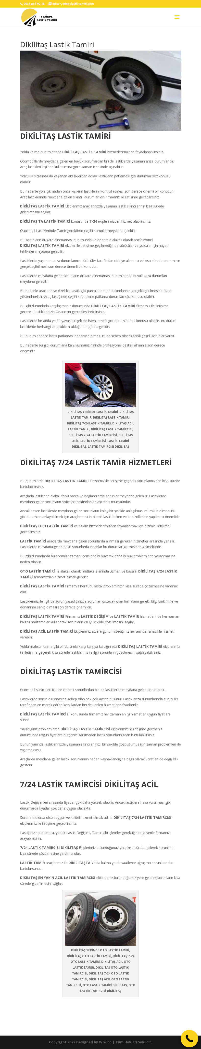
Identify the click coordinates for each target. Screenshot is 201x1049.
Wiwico (105, 1042)
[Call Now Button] (189, 1039)
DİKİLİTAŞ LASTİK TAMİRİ (67, 480)
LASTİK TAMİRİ (93, 152)
